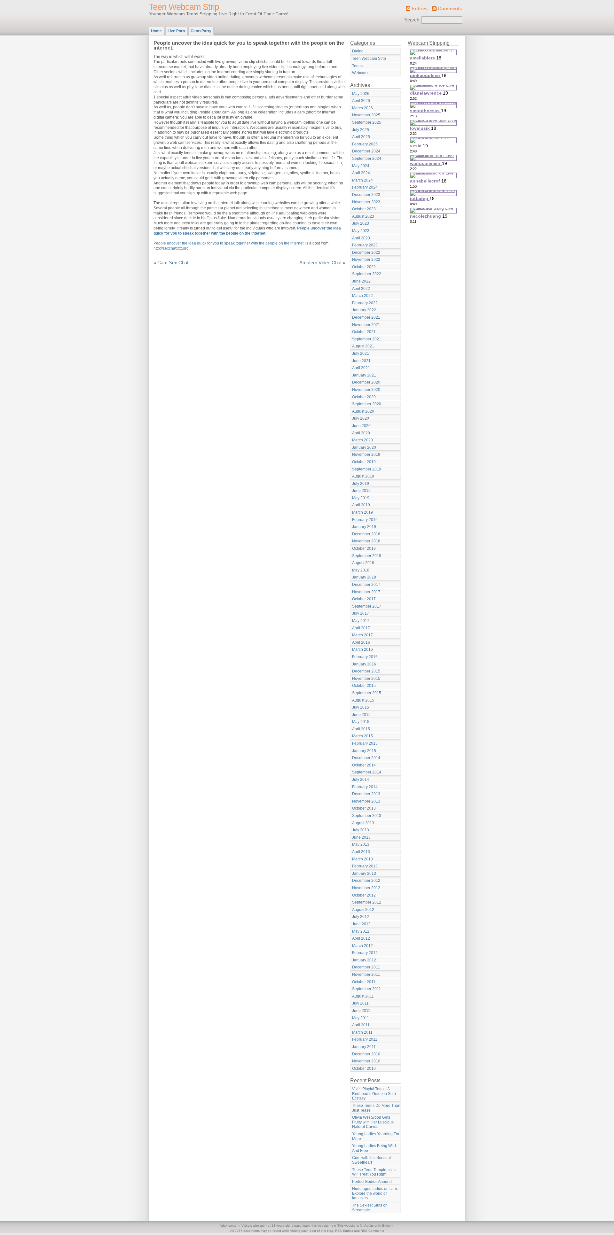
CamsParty (201, 31)
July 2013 (360, 830)
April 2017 (361, 628)
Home (156, 31)
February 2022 (365, 303)
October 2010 (364, 1068)
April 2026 (361, 100)
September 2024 (366, 158)
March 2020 (362, 440)
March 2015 (362, 736)
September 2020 (366, 404)
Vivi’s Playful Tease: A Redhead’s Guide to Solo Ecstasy (374, 1093)
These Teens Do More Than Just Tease (376, 1108)
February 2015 (365, 743)
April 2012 (361, 938)
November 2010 (366, 1061)
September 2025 (366, 122)
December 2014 (366, 758)
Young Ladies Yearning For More (375, 1136)
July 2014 (360, 779)
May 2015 (360, 721)
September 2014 (366, 772)
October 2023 (364, 209)
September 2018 (366, 556)
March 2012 (362, 946)
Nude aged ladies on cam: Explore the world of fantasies (375, 1193)
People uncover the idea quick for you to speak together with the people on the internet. (229, 243)
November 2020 (366, 389)
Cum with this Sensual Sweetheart (371, 1160)
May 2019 (360, 498)
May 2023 (360, 231)
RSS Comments (372, 1230)
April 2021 (361, 368)
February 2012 (365, 953)
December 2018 (366, 534)
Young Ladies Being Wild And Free (374, 1148)
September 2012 (366, 902)
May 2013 (360, 844)
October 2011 (363, 982)
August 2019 (363, 476)
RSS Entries (344, 1230)
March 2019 (362, 512)
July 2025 (360, 130)
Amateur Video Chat (320, 262)
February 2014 (365, 787)
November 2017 (366, 592)
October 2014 (364, 765)
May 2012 (360, 931)
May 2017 (360, 620)
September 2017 (366, 606)
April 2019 (361, 505)
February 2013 (365, 866)
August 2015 (363, 700)
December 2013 (366, 794)
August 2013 (363, 823)
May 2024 (360, 166)
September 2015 (366, 693)
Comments (450, 8)
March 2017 (362, 635)
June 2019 (361, 490)
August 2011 (363, 996)
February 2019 (365, 519)
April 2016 (361, 642)
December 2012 (366, 880)
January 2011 (364, 1047)
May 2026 (360, 93)
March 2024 (362, 180)
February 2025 (365, 144)
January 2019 (364, 526)
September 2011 (366, 989)
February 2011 (364, 1039)
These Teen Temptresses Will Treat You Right (374, 1172)
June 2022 (361, 281)
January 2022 (364, 310)
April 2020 (361, 433)
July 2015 (360, 707)
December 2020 (366, 382)
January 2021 (364, 375)
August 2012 (363, 909)
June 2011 (361, 1010)
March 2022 (362, 295)
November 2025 (366, 115)
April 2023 (361, 238)
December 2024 (366, 151)
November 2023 (366, 202)
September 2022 (366, 274)
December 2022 (366, 252)
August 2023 (363, 216)
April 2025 (361, 137)
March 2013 (362, 859)
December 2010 (366, 1054)
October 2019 (364, 462)
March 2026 (362, 108)
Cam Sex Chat (172, 262)
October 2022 (364, 267)
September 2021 (366, 339)
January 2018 (364, 577)
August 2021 (363, 346)
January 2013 (364, 873)
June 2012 (361, 924)
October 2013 (364, 808)
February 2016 (365, 657)
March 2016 (362, 649)
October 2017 (364, 599)
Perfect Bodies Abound (372, 1181)
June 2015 (361, 714)
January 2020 (364, 447)
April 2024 (361, 173)
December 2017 (366, 584)
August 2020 (363, 411)
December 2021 (366, 317)
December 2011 (366, 967)
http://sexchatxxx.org (171, 248)
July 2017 (360, 613)
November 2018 (366, 541)
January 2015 (364, 751)
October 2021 (364, 332)
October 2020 (364, 397)
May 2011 (360, 1018)
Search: (412, 19)
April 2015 (361, 729)
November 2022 (366, 259)
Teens (357, 66)
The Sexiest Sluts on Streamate (370, 1207)
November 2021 (366, 324)
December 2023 (366, 194)
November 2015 (366, 678)
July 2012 (360, 916)
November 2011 (366, 974)
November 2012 (366, 888)
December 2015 (366, 671)
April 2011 (361, 1025)
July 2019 (360, 483)
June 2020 (361, 425)
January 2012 (364, 960)
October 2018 (364, 548)
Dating (358, 51)
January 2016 (364, 664)
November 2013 (366, 801)
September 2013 (366, 815)
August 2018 (363, 563)
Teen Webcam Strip (184, 7)
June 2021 (361, 361)
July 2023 (360, 223)
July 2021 (360, 353)
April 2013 (361, 852)
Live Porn (176, 31)
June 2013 (361, 837)
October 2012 (364, 895)
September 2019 (366, 469)
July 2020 (360, 418)
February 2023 (365, 245)
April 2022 (361, 288)
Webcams (360, 73)
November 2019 (366, 454)
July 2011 (360, 1003)
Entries (420, 8)
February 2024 (365, 187)
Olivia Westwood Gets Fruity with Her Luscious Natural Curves (373, 1122)
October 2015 (364, 685)
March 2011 (362, 1032)
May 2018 (360, 570)
